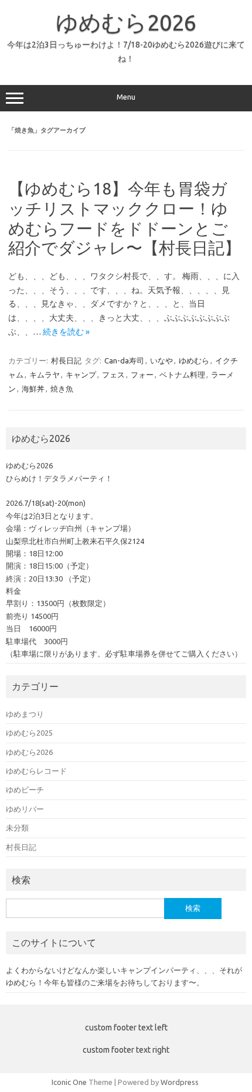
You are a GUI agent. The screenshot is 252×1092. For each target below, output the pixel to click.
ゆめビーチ (25, 789)
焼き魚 (61, 389)
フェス (113, 374)
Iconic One (69, 1082)
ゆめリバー (25, 809)
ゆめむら (194, 360)
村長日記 (66, 360)
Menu (126, 97)
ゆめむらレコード (36, 771)
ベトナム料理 (182, 374)
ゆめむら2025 (29, 733)
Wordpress (180, 1082)
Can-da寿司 (124, 360)
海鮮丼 (33, 389)
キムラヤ (44, 374)
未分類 (17, 828)
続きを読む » (66, 331)
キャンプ (81, 374)
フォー (142, 374)
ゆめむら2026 (126, 22)
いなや (161, 360)
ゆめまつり (25, 714)
